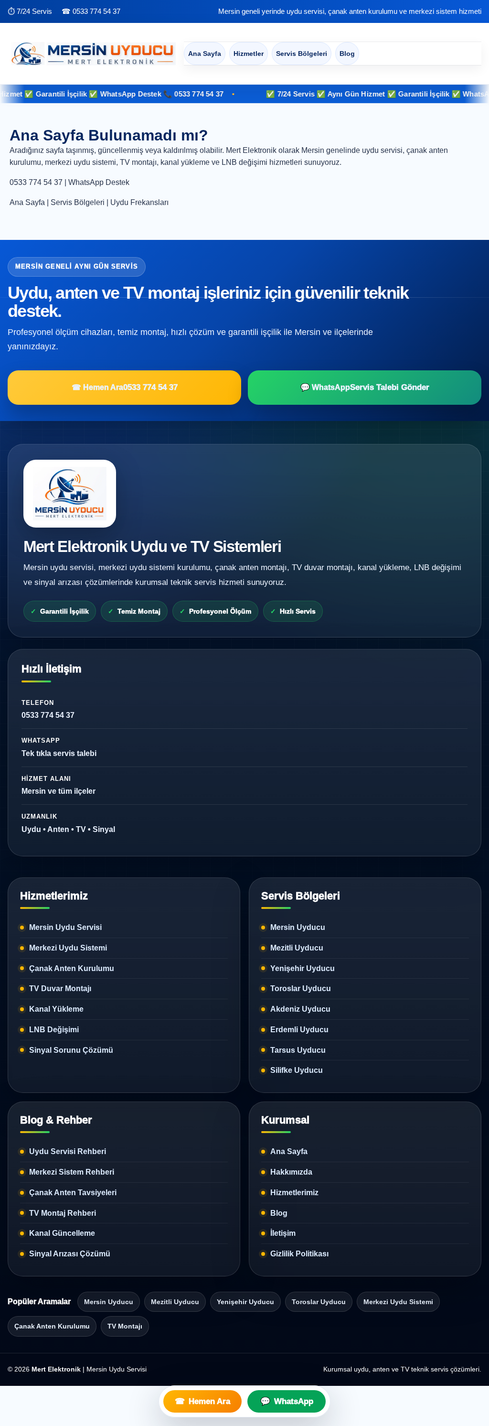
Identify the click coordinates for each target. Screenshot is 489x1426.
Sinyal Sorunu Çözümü (71, 1050)
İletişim (283, 1233)
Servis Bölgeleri (301, 53)
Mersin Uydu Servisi (65, 927)
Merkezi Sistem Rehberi (71, 1172)
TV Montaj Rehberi (62, 1213)
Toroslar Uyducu (300, 988)
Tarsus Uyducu (298, 1050)
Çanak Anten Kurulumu (71, 968)
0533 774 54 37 (36, 182)
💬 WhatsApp (364, 387)
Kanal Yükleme (56, 1009)
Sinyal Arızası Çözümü (69, 1254)
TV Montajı (124, 1326)
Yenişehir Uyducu (302, 968)
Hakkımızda (291, 1172)
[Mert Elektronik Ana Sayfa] (69, 494)
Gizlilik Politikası (299, 1254)
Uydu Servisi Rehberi (67, 1151)
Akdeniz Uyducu (300, 1009)
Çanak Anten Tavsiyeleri (73, 1192)
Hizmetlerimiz (294, 1192)
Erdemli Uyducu (299, 1030)
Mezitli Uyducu (296, 948)
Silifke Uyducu (296, 1070)
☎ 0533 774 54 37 (91, 11)
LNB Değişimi (54, 1030)
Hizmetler (249, 53)
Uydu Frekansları (139, 202)
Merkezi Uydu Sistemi (68, 948)
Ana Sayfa (204, 53)
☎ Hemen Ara (125, 387)
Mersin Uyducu (297, 927)
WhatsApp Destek (98, 182)
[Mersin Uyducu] (91, 53)
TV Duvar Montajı (60, 988)
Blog (347, 53)
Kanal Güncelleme (62, 1233)
